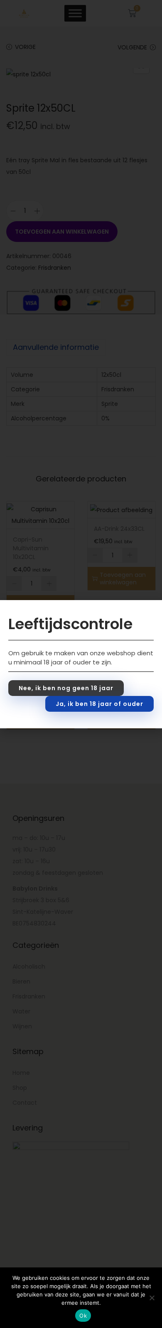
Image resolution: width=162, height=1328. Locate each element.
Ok (83, 1315)
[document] (81, 664)
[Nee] (151, 1298)
